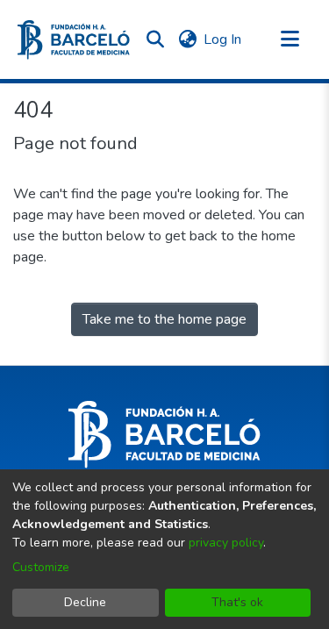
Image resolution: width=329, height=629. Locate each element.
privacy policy (226, 542)
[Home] (74, 40)
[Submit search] (155, 39)
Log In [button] (223, 39)
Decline (85, 602)
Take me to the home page (164, 319)
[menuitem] (187, 39)
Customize (40, 567)
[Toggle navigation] (289, 39)
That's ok (237, 602)
